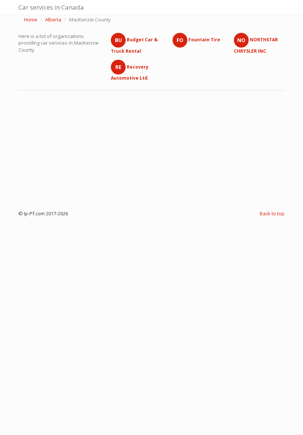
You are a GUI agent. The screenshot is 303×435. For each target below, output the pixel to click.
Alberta (53, 19)
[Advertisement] (151, 148)
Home (30, 19)
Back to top (272, 213)
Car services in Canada (51, 7)
